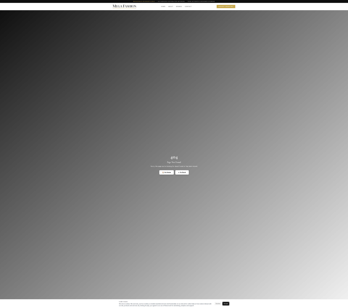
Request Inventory (225, 6)
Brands (179, 6)
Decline (218, 303)
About (170, 6)
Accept (226, 303)
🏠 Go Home (166, 172)
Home (163, 6)
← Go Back (182, 172)
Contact (188, 6)
